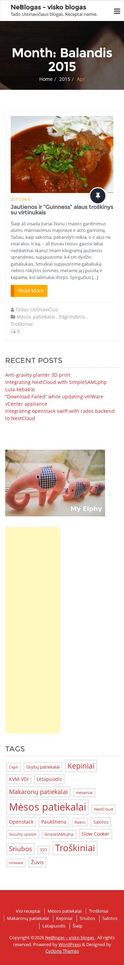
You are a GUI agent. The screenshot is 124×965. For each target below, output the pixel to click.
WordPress (70, 944)
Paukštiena (53, 821)
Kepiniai (81, 766)
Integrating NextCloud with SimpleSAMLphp (56, 382)
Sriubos (20, 848)
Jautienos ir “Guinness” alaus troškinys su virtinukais (62, 210)
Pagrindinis (72, 316)
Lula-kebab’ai (20, 389)
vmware (16, 862)
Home (46, 79)
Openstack (21, 821)
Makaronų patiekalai (38, 791)
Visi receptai (28, 911)
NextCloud (103, 809)
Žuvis (37, 862)
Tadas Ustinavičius (37, 309)
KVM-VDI (19, 779)
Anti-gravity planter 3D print (37, 375)
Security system (23, 834)
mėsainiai (84, 792)
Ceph (13, 767)
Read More (30, 290)
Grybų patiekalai (43, 767)
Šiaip (77, 926)
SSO (43, 849)
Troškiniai (22, 324)
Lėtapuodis (49, 779)
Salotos (100, 822)
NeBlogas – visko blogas (70, 937)
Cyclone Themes (62, 951)
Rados (79, 822)
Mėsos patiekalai (36, 316)
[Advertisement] (32, 630)
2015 (64, 79)
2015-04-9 (20, 199)
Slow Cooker (96, 833)
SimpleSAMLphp (59, 834)
